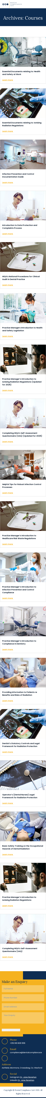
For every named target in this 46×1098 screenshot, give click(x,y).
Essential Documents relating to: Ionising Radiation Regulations (21, 124)
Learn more (7, 80)
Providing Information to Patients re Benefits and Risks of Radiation (19, 693)
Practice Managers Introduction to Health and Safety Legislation (22, 329)
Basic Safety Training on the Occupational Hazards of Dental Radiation (22, 847)
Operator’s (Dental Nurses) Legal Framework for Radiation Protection (19, 796)
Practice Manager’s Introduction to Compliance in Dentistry (19, 642)
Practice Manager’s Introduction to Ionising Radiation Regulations (19, 898)
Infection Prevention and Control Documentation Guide (18, 175)
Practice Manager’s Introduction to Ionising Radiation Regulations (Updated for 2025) (21, 382)
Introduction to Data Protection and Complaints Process (19, 226)
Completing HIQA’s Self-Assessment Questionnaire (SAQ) (19, 950)
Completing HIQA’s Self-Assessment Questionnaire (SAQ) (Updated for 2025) (22, 434)
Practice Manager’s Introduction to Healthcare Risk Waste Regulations (19, 537)
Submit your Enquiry (10, 1030)
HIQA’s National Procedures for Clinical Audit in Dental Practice (21, 278)
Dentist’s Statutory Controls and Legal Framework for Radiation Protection (21, 745)
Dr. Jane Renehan (28, 1077)
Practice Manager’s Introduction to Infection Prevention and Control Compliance (19, 589)
